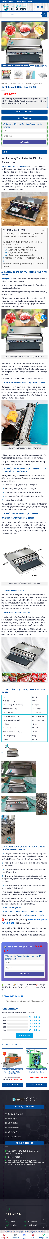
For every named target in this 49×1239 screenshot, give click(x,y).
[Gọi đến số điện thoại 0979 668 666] (38, 7)
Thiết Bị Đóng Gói (17, 84)
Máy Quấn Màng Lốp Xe (36, 1072)
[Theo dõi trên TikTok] (30, 1099)
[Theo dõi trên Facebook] (26, 1099)
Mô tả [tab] (5, 152)
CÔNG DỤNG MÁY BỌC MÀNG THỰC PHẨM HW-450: (21, 237)
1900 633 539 (19, 1157)
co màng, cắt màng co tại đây (33, 915)
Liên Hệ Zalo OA (24, 118)
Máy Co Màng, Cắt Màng (33, 84)
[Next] (44, 44)
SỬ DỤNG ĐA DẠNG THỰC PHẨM (18, 253)
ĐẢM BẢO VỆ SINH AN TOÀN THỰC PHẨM (21, 255)
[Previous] (5, 44)
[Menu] (45, 7)
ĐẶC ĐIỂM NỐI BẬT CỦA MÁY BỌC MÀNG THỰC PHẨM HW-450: (25, 234)
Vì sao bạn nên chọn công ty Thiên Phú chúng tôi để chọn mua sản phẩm (23, 265)
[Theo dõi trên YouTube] (34, 1099)
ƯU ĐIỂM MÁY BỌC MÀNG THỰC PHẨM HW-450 (20, 248)
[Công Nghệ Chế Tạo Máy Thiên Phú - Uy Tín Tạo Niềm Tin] (14, 7)
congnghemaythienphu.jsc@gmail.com (24, 1161)
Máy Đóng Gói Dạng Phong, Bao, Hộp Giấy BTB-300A (23, 911)
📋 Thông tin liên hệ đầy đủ (12, 996)
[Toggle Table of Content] (42, 230)
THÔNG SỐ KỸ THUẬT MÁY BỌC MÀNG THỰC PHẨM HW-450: (24, 258)
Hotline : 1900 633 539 (24, 112)
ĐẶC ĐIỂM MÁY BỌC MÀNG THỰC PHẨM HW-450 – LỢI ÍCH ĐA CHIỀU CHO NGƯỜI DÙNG (22, 243)
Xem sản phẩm (12, 1084)
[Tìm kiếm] (44, 14)
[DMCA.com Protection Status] (18, 1099)
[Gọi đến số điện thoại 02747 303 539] (42, 7)
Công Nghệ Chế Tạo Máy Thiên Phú (24, 1164)
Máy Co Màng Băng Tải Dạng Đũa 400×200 (12, 1073)
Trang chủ (5, 84)
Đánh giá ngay (25, 1036)
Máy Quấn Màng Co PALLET (14, 908)
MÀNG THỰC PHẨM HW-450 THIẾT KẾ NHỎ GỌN (22, 250)
